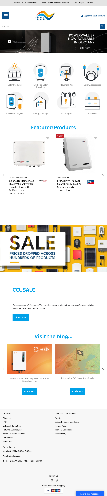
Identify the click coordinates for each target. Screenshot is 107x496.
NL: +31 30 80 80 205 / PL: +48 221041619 (22, 461)
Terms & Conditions (63, 430)
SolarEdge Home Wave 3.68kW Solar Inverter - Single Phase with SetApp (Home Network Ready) (21, 187)
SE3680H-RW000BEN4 (18, 177)
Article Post (30, 391)
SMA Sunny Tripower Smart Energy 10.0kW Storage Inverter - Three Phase (69, 185)
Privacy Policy (61, 426)
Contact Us (8, 437)
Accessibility (60, 433)
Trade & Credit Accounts (14, 433)
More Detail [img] (19, 212)
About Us (53, 3)
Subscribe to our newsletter (67, 422)
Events (58, 418)
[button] (102, 26)
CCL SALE (24, 289)
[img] (52, 480)
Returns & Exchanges (12, 430)
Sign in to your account (94, 16)
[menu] (5, 15)
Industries (7, 441)
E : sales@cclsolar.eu (11, 456)
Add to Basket (40, 212)
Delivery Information (12, 426)
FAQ (5, 422)
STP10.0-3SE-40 (63, 177)
